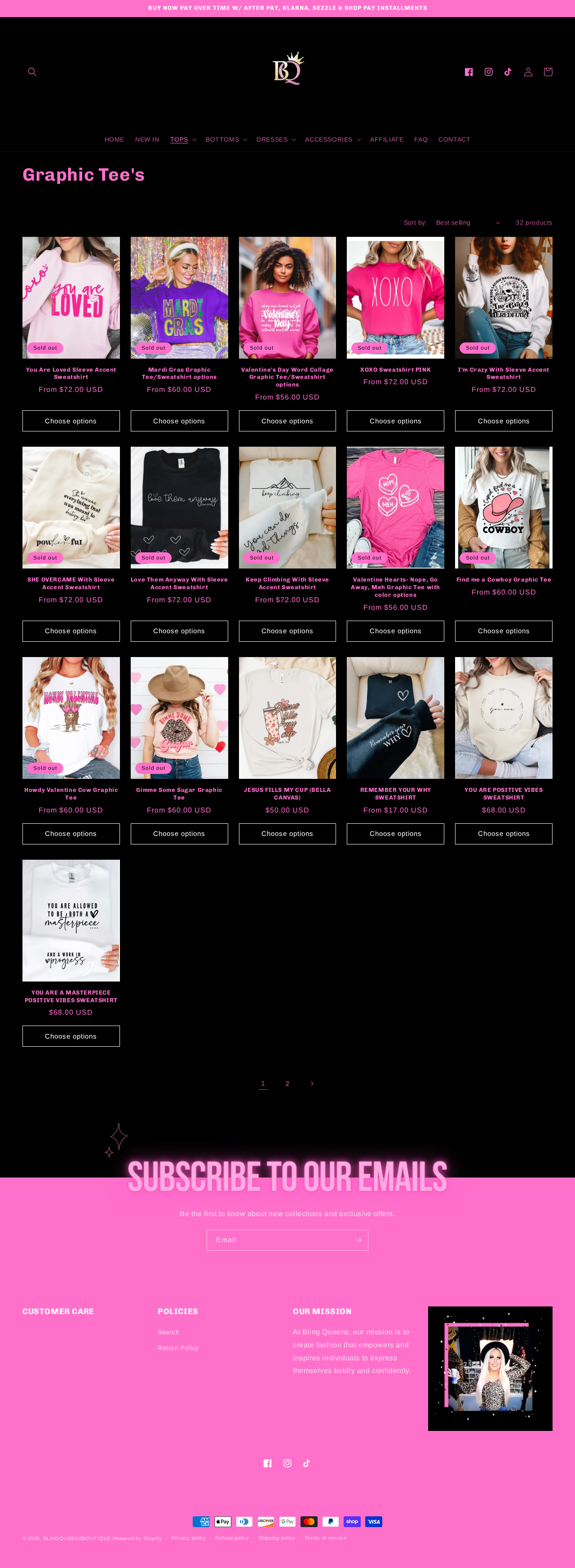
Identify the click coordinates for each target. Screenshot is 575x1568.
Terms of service (325, 1538)
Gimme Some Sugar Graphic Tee (179, 793)
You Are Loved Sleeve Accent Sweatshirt (71, 373)
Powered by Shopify (137, 1538)
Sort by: (415, 222)
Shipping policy (277, 1538)
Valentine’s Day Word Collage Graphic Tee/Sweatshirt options (287, 377)
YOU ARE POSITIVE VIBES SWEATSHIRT (503, 793)
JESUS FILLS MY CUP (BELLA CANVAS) (287, 793)
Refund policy (232, 1538)
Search (169, 1332)
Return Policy (178, 1347)
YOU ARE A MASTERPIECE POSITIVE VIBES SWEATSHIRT (71, 996)
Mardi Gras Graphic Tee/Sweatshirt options (179, 373)
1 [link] (263, 1083)
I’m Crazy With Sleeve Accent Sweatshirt (503, 373)
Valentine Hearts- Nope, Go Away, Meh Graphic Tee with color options (395, 587)
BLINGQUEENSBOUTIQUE (77, 1538)
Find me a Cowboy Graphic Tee (504, 579)
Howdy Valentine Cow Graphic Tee (71, 793)
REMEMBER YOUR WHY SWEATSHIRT (395, 793)
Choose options (71, 421)
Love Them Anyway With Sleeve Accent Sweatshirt (179, 583)
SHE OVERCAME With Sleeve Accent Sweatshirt (71, 583)
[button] (32, 72)
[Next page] (312, 1083)
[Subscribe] (358, 1240)
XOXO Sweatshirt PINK (395, 369)
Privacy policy (188, 1538)
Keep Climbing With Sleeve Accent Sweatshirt (287, 583)
